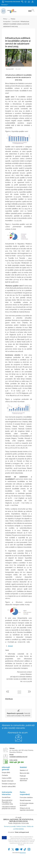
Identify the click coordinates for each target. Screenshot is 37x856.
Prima (5, 19)
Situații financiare (25, 800)
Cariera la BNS (6, 778)
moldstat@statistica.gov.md (18, 756)
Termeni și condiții (9, 826)
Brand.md (23, 852)
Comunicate (15, 21)
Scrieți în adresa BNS (8, 786)
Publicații (23, 776)
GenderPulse (6, 797)
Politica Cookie (21, 826)
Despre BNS (6, 772)
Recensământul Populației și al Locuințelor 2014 (7, 802)
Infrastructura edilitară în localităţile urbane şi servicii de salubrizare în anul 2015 (16, 24)
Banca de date (24, 773)
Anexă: (10, 646)
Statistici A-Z (24, 770)
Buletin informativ (7, 781)
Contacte (5, 775)
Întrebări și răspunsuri (9, 784)
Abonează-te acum (18, 732)
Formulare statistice (26, 797)
